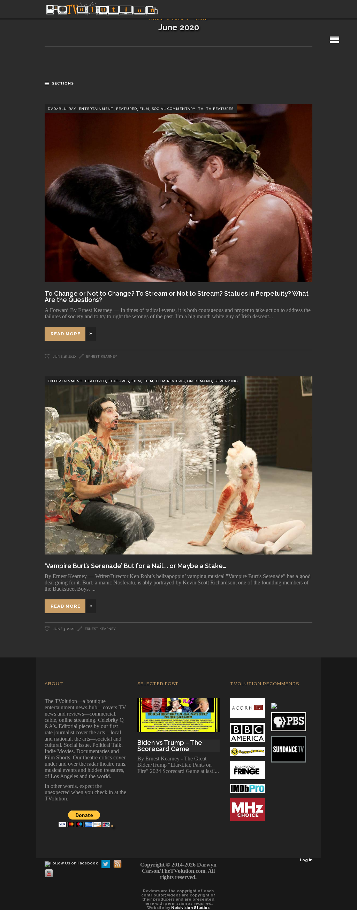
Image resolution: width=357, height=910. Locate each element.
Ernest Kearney (101, 356)
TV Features (220, 109)
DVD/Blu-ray (62, 109)
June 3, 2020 (63, 629)
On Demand (199, 381)
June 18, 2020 (64, 356)
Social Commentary (174, 109)
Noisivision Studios (190, 907)
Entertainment (96, 109)
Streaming (226, 381)
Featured (126, 109)
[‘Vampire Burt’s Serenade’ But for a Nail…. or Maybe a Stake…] (178, 465)
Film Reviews (170, 381)
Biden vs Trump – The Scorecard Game (169, 746)
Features (118, 381)
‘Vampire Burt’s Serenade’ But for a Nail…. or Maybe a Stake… (135, 565)
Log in (306, 860)
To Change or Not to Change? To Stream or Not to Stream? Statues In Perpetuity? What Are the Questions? (177, 296)
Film (144, 109)
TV (201, 109)
